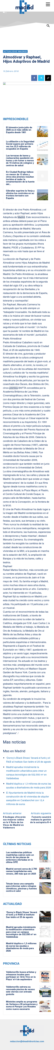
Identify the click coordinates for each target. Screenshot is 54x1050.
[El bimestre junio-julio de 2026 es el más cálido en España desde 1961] (42, 131)
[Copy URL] (48, 78)
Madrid (21, 217)
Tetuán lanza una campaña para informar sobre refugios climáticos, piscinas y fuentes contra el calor (21, 887)
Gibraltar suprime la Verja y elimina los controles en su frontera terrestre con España (20, 194)
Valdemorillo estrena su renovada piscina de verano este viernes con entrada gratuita (20, 990)
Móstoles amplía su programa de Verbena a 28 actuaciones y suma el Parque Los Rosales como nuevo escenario (22, 1005)
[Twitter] (41, 78)
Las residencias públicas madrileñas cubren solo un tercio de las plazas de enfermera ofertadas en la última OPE (20, 857)
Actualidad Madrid (15, 51)
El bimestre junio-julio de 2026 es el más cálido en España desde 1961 (19, 130)
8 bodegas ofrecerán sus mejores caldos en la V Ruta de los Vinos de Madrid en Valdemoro (14, 822)
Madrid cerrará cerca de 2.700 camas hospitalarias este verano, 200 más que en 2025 (21, 871)
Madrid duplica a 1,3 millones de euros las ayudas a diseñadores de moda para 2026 (21, 947)
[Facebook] (34, 78)
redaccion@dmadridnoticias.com (27, 1041)
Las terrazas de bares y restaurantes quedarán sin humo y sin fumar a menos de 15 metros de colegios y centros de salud (20, 160)
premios (13, 388)
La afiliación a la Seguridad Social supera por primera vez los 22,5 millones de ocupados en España (20, 145)
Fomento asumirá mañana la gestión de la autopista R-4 (40, 820)
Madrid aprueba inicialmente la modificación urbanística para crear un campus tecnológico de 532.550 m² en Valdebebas (21, 931)
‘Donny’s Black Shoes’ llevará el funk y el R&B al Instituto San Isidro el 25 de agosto (21, 915)
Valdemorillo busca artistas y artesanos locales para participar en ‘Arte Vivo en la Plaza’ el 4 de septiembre (21, 975)
